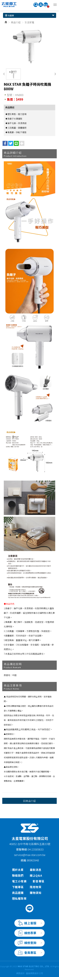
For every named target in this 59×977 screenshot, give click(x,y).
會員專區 (30, 952)
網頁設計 (20, 973)
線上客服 (30, 923)
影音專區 (38, 881)
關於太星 (18, 870)
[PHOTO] (29, 45)
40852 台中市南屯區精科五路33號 (29, 844)
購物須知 (35, 893)
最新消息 (35, 870)
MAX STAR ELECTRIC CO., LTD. (9, 4)
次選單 (10, 15)
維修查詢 (30, 942)
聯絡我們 (18, 875)
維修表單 (30, 933)
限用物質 (35, 887)
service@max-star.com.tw (29, 855)
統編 (23, 860)
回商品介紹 (29, 801)
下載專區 (18, 887)
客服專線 (22, 849)
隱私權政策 (19, 898)
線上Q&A (36, 875)
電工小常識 (19, 881)
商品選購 (18, 893)
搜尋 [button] (35, 4)
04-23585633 (36, 849)
